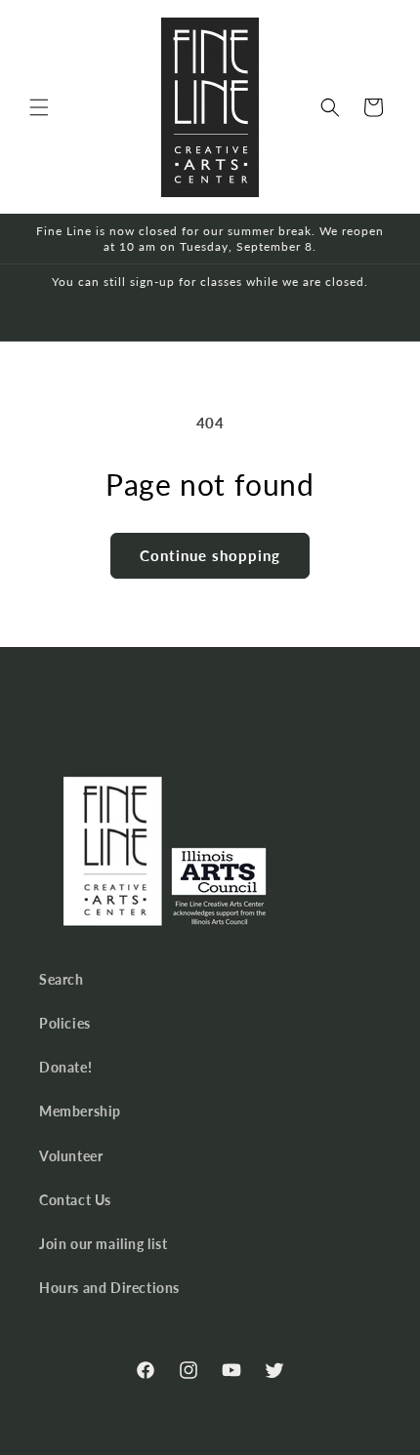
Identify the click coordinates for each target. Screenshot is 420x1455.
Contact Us (75, 1200)
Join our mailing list (103, 1243)
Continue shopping (210, 555)
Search (61, 979)
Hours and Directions (109, 1287)
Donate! (65, 1067)
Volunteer (71, 1156)
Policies (65, 1023)
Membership (80, 1111)
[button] (39, 107)
